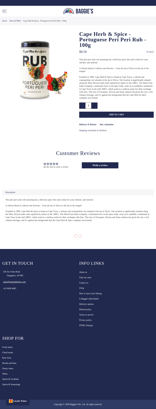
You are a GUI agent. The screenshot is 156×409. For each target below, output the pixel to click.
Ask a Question (106, 124)
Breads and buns (9, 363)
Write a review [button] (100, 165)
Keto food (6, 358)
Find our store (85, 277)
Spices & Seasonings (11, 384)
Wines (4, 374)
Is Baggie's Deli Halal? (89, 299)
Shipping (83, 130)
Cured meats (7, 352)
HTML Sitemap (86, 325)
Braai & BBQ (15, 21)
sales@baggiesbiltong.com (14, 282)
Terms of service (86, 315)
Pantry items (7, 368)
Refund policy (85, 309)
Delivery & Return (87, 124)
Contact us (83, 283)
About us (83, 272)
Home (4, 21)
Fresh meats (7, 347)
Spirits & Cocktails (10, 379)
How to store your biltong (90, 293)
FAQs (81, 288)
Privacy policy (85, 320)
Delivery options (86, 304)
